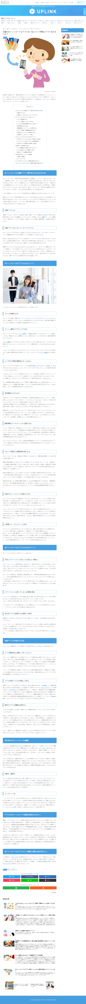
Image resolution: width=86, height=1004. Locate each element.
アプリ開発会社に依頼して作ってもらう (26, 147)
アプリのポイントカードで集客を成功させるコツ (27, 161)
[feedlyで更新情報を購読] (16, 887)
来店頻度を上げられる (22, 126)
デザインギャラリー (54, 2)
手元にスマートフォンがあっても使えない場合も (29, 139)
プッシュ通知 (41, 217)
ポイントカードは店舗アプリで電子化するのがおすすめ (30, 110)
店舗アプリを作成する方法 (22, 145)
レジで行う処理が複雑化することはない (26, 123)
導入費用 (42, 2)
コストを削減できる (22, 119)
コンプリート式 (21, 158)
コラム (60, 2)
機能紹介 (37, 2)
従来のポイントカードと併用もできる (26, 132)
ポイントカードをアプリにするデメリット (27, 136)
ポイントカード (45, 687)
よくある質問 (70, 2)
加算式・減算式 (22, 156)
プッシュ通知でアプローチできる (25, 121)
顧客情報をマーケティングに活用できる (26, 128)
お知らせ (65, 2)
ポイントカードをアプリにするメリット (25, 117)
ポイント (15, 869)
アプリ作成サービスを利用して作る (25, 150)
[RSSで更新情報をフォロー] (43, 887)
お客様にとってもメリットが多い (25, 134)
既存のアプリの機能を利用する (24, 152)
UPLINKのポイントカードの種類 (25, 154)
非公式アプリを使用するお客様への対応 (26, 143)
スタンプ (10, 869)
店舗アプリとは (21, 112)
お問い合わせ (84, 11)
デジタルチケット (13, 689)
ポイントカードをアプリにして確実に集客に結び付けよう (30, 163)
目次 (28, 106)
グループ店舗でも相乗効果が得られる (26, 130)
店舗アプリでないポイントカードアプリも (27, 115)
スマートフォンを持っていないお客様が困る (28, 141)
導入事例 (47, 2)
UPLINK (44, 685)
